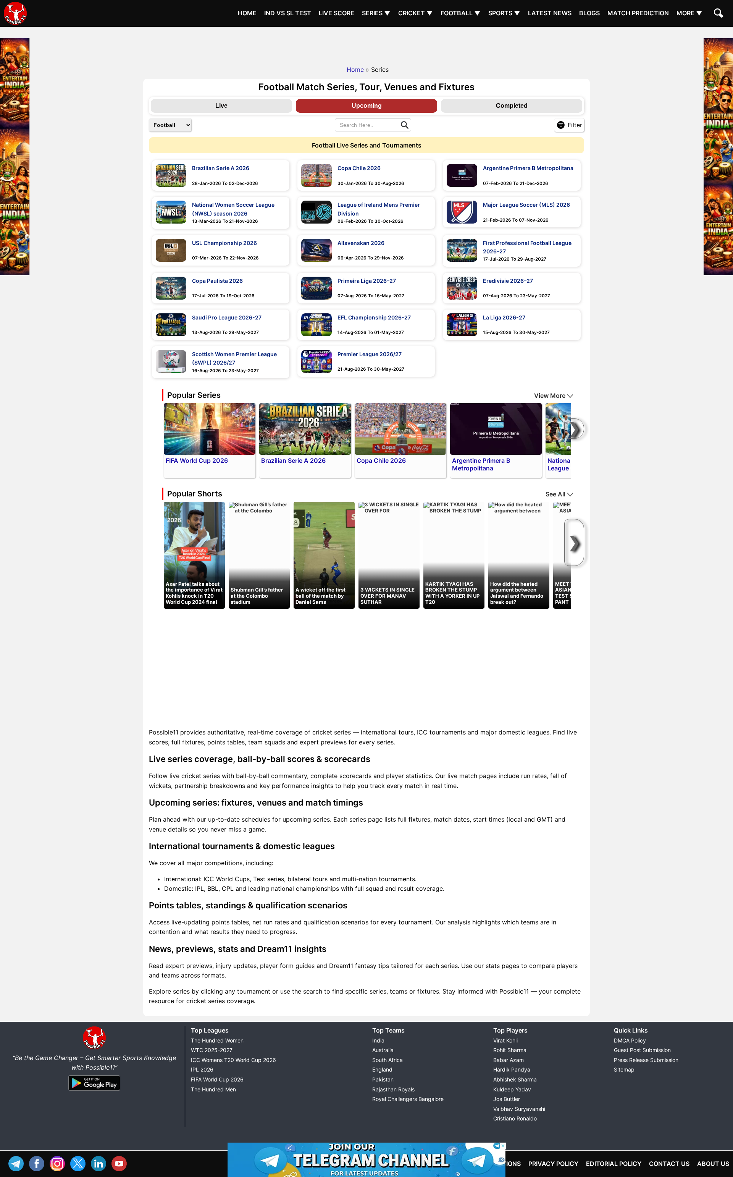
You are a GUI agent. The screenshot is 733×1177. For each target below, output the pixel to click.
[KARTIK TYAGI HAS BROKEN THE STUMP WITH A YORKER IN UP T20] (453, 507)
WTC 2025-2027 (211, 1050)
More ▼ (689, 13)
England (382, 1069)
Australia (383, 1050)
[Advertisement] (366, 44)
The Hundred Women (217, 1040)
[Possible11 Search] (719, 14)
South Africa (387, 1060)
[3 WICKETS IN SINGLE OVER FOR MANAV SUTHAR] (389, 507)
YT (121, 1162)
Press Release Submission (646, 1060)
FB (38, 1162)
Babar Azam (508, 1060)
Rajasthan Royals (393, 1089)
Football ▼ (461, 13)
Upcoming (367, 105)
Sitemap (624, 1069)
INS (59, 1162)
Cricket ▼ (415, 13)
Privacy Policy (553, 1163)
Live (221, 105)
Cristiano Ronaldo (515, 1118)
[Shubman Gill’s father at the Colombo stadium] (259, 507)
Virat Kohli (505, 1040)
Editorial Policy (613, 1163)
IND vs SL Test (287, 13)
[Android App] (94, 1091)
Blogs (589, 13)
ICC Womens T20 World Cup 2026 (233, 1060)
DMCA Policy (630, 1040)
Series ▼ (376, 13)
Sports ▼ (504, 13)
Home (247, 13)
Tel (17, 1162)
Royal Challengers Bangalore (408, 1099)
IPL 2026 (202, 1069)
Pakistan (383, 1079)
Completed (512, 105)
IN (100, 1162)
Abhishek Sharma (515, 1079)
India (378, 1040)
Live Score (336, 13)
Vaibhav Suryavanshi (519, 1109)
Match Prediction (638, 13)
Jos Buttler (506, 1099)
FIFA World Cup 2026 (217, 1079)
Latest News (550, 13)
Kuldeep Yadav (512, 1089)
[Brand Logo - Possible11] (94, 1048)
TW (79, 1162)
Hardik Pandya (511, 1069)
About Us (713, 1163)
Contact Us (669, 1163)
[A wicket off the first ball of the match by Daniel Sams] (324, 555)
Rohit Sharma (509, 1050)
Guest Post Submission (642, 1050)
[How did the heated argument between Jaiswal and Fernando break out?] (518, 507)
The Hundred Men (213, 1089)
